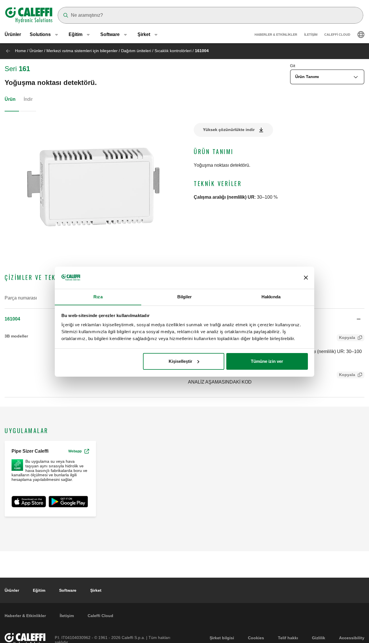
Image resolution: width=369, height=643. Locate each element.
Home (20, 50)
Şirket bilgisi (222, 638)
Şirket (95, 590)
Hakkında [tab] (270, 296)
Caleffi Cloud (337, 34)
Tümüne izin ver (267, 361)
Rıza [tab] (97, 296)
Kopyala (347, 337)
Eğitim (39, 590)
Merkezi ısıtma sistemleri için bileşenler (82, 50)
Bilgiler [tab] (184, 296)
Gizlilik (318, 638)
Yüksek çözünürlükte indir (229, 129)
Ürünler (13, 34)
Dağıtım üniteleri (136, 50)
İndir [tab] (28, 99)
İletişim (310, 34)
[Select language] (360, 34)
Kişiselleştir (180, 361)
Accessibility (351, 638)
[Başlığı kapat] (306, 278)
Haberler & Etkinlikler (276, 34)
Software (67, 590)
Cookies (256, 638)
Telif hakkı (288, 638)
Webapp (75, 451)
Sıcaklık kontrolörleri (173, 50)
